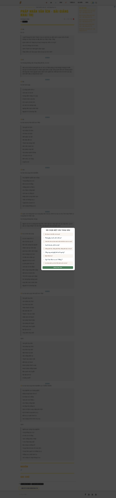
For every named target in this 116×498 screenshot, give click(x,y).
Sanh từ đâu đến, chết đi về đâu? (52, 245)
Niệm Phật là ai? (48, 256)
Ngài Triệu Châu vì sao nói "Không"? (53, 259)
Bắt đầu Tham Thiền (58, 267)
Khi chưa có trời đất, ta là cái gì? (52, 234)
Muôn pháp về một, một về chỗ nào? (53, 238)
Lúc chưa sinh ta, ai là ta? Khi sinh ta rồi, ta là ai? (56, 263)
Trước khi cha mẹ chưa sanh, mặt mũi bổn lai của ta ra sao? (58, 241)
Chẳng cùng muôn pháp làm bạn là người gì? (54, 252)
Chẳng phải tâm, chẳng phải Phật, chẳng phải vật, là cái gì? (58, 248)
